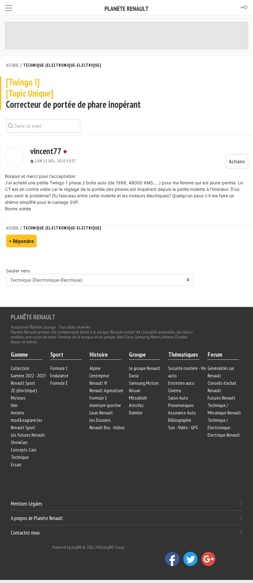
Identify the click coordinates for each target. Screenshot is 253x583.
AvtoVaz (136, 405)
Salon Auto (178, 398)
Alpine (95, 368)
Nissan (134, 390)
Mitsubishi (138, 398)
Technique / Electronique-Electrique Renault (224, 427)
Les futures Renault (28, 435)
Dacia (134, 375)
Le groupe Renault (144, 368)
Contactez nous (25, 532)
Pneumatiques (181, 405)
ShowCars (19, 442)
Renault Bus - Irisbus (107, 427)
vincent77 (45, 151)
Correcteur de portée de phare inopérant (73, 93)
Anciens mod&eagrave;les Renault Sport (26, 419)
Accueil (12, 65)
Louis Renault (101, 412)
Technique (20, 457)
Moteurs (18, 398)
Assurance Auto (182, 412)
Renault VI (98, 383)
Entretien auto (181, 383)
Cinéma (174, 390)
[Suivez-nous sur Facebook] (174, 558)
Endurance (59, 375)
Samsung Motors (144, 383)
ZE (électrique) (24, 390)
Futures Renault (221, 398)
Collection (20, 368)
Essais (16, 464)
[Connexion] (244, 7)
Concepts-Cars (23, 450)
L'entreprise (99, 375)
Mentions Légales (26, 503)
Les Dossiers (100, 420)
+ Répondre (21, 241)
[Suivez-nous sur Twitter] (192, 558)
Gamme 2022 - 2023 (28, 375)
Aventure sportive (105, 405)
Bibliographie (179, 420)
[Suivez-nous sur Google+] (210, 558)
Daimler (136, 412)
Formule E (59, 383)
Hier (14, 405)
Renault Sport (23, 383)
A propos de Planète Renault (37, 518)
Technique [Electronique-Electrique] (62, 65)
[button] (14, 157)
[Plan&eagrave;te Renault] (33, 316)
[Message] (32, 161)
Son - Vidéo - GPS (183, 427)
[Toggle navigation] (8, 7)
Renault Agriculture (106, 390)
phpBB (76, 547)
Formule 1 (59, 368)
